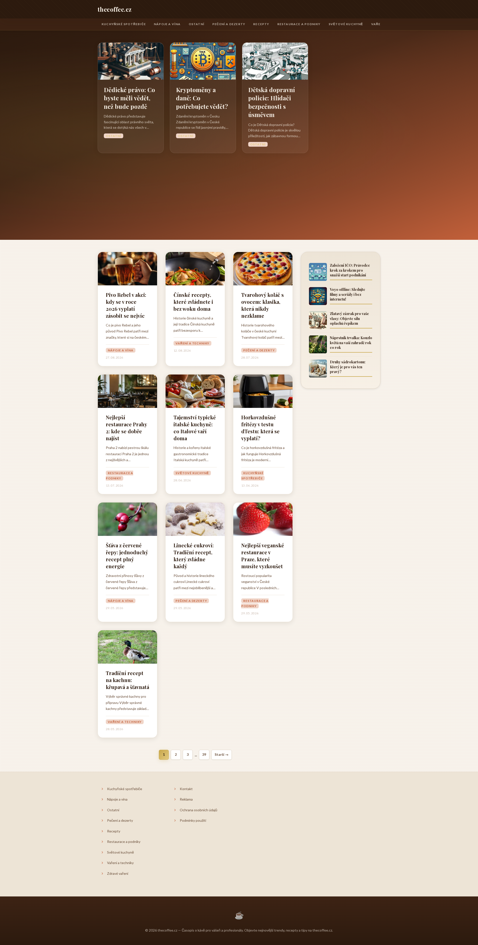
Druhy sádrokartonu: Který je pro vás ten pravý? (347, 367)
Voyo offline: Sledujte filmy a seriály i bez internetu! (347, 294)
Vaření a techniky (192, 343)
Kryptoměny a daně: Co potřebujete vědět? (202, 98)
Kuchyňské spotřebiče (124, 24)
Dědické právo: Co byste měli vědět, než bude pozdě (129, 98)
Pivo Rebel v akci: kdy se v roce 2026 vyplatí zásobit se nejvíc (126, 305)
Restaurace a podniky (299, 24)
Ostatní (196, 24)
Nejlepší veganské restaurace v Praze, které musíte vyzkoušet (262, 555)
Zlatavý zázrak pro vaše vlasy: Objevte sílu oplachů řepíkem (349, 318)
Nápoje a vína (167, 24)
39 (204, 754)
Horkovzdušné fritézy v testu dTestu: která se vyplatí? (260, 427)
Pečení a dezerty (228, 24)
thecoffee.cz (115, 9)
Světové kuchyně (346, 24)
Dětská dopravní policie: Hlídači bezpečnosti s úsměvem (271, 102)
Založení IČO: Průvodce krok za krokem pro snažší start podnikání (350, 270)
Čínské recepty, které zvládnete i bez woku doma (193, 301)
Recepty (261, 24)
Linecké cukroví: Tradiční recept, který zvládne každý (194, 555)
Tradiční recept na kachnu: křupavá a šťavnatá (127, 680)
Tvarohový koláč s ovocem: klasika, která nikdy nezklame (262, 305)
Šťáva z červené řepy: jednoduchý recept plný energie (127, 555)
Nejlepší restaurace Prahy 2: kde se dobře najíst (126, 427)
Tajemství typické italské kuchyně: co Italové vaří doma (195, 427)
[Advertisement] (239, 190)
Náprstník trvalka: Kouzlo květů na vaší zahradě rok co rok (351, 342)
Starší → (222, 754)
